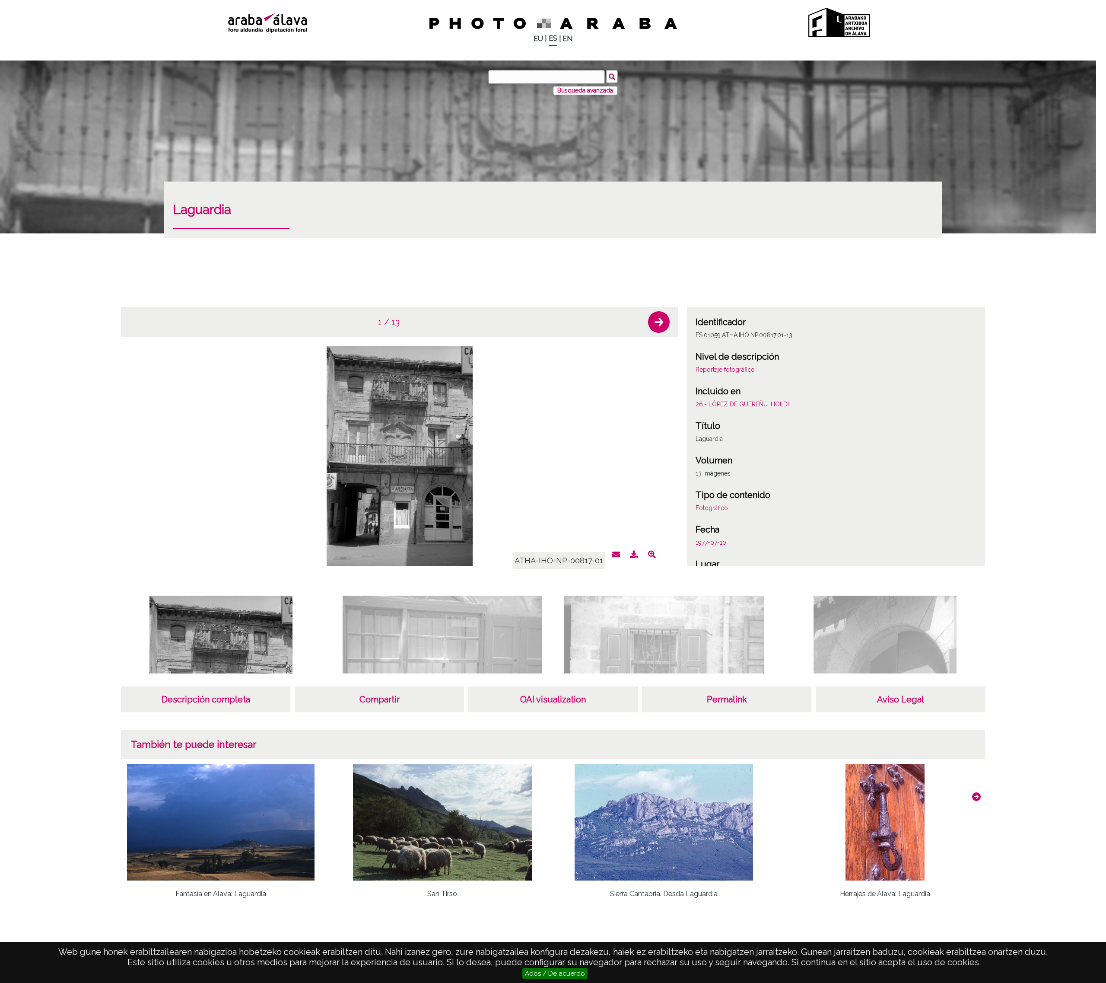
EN (567, 39)
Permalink (727, 699)
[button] (659, 322)
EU (538, 39)
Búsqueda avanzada (585, 90)
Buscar (612, 76)
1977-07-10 (711, 542)
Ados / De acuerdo (555, 973)
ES (553, 38)
